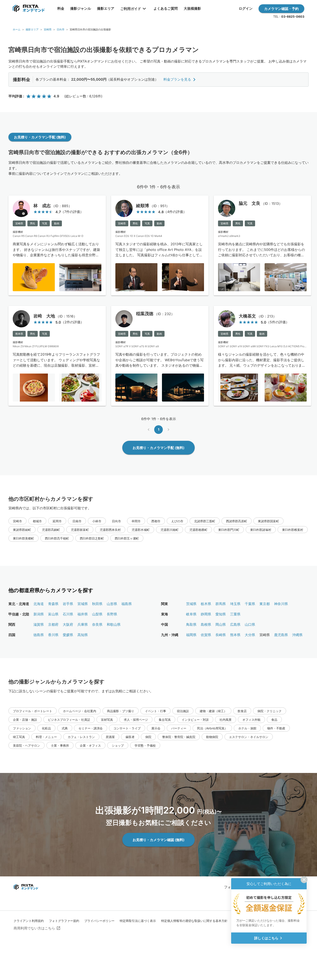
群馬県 (220, 604)
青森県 (53, 604)
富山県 (53, 614)
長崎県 (220, 635)
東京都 (264, 604)
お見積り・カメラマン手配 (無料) (40, 137)
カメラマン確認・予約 (281, 8)
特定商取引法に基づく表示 (138, 921)
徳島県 (38, 635)
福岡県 (191, 635)
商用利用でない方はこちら (34, 928)
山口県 (250, 624)
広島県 (235, 624)
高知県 (82, 635)
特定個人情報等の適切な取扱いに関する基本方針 (194, 921)
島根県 (206, 624)
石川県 (68, 614)
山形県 (112, 604)
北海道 (38, 604)
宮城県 (82, 604)
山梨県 (97, 614)
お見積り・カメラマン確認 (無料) (158, 840)
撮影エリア (32, 29)
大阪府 (68, 624)
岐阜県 (191, 614)
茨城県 (191, 604)
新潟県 (38, 614)
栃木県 (206, 604)
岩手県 (68, 604)
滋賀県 (38, 624)
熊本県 (235, 635)
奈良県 (97, 624)
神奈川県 (281, 604)
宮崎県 (48, 29)
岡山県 (220, 624)
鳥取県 (191, 624)
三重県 (235, 614)
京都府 (53, 624)
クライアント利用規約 (29, 921)
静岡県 (206, 614)
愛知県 (220, 614)
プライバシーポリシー (99, 921)
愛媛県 (68, 635)
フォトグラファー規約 (64, 921)
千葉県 (250, 604)
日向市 (60, 29)
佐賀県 (206, 635)
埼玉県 (235, 604)
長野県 (112, 614)
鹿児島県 (281, 635)
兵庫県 (82, 624)
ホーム (16, 29)
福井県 (82, 614)
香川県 (53, 635)
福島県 (126, 604)
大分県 (250, 635)
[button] (17, 521)
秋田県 (97, 604)
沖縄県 (297, 635)
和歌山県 (114, 624)
